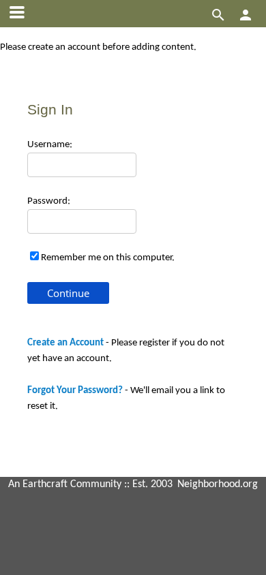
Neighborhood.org (217, 484)
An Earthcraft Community (64, 484)
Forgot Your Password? (75, 391)
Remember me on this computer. (108, 258)
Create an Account (65, 343)
